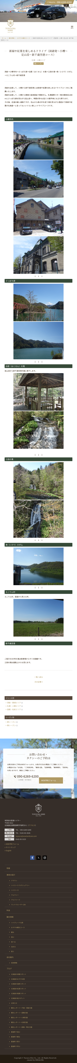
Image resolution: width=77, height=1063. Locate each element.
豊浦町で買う (15, 1041)
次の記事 (38, 682)
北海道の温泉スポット (18, 984)
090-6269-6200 (28, 776)
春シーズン (11, 725)
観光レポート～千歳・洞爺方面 (21, 1008)
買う (12, 951)
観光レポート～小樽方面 (19, 1017)
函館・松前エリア (14, 709)
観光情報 (11, 38)
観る (12, 932)
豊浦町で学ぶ (15, 1046)
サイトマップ (11, 847)
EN (71, 5)
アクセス (32, 825)
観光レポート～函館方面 (19, 1013)
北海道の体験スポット (18, 974)
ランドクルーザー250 (18, 904)
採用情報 (14, 963)
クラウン (14, 880)
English (8, 850)
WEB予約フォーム (48, 780)
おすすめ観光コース (23, 38)
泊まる (13, 947)
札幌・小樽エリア (38, 60)
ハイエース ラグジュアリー (20, 885)
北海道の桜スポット (18, 998)
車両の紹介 (11, 875)
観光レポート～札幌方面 (19, 1022)
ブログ (9, 968)
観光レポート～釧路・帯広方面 (21, 1027)
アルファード (15, 900)
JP (66, 5)
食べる (13, 942)
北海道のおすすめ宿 (18, 979)
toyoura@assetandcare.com (26, 836)
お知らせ (14, 1003)
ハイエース (15, 890)
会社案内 (10, 957)
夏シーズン (38, 63)
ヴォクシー (15, 895)
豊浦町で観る (15, 1037)
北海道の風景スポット (18, 993)
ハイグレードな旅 (17, 923)
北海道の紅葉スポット (18, 989)
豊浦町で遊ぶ (15, 1032)
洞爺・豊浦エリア (14, 702)
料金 (8, 910)
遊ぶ (12, 937)
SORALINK (39, 1060)
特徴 (8, 868)
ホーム (4, 38)
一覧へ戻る (38, 677)
